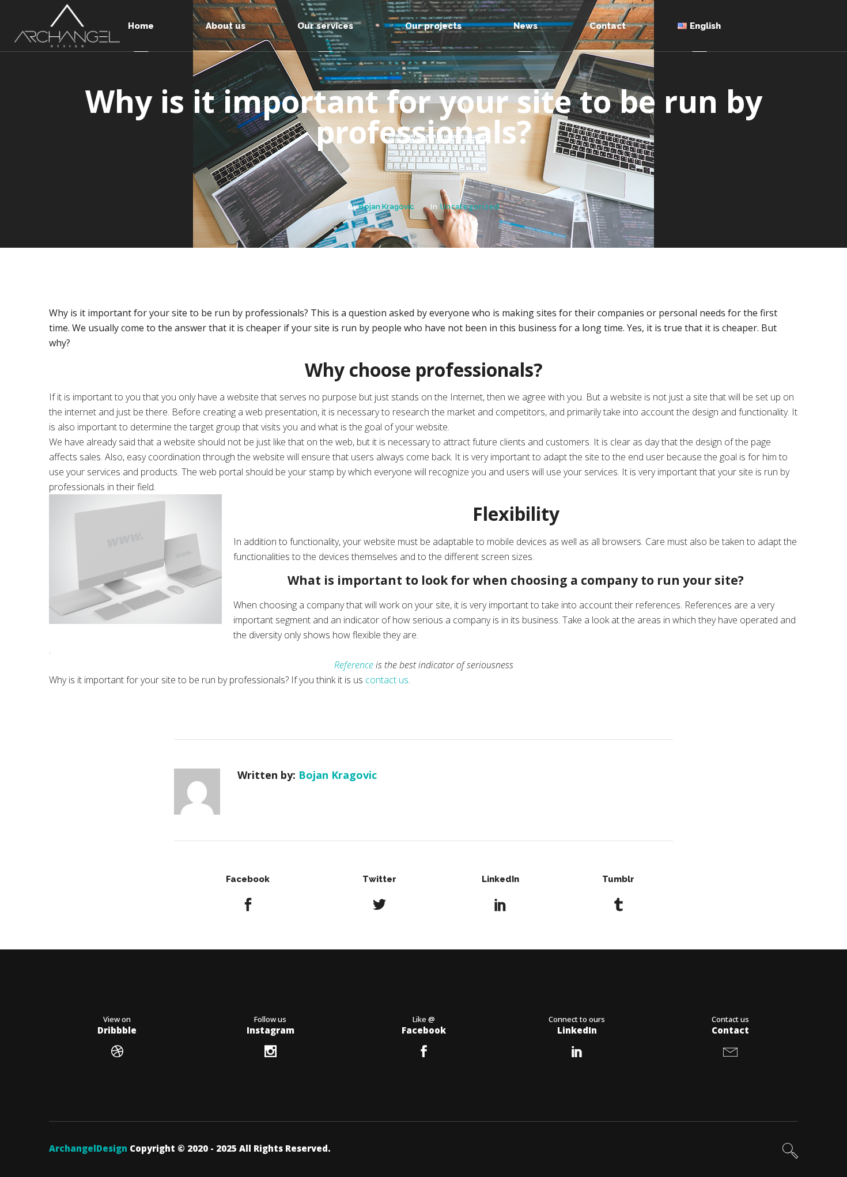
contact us (387, 679)
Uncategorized (470, 206)
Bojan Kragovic (386, 206)
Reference (353, 664)
